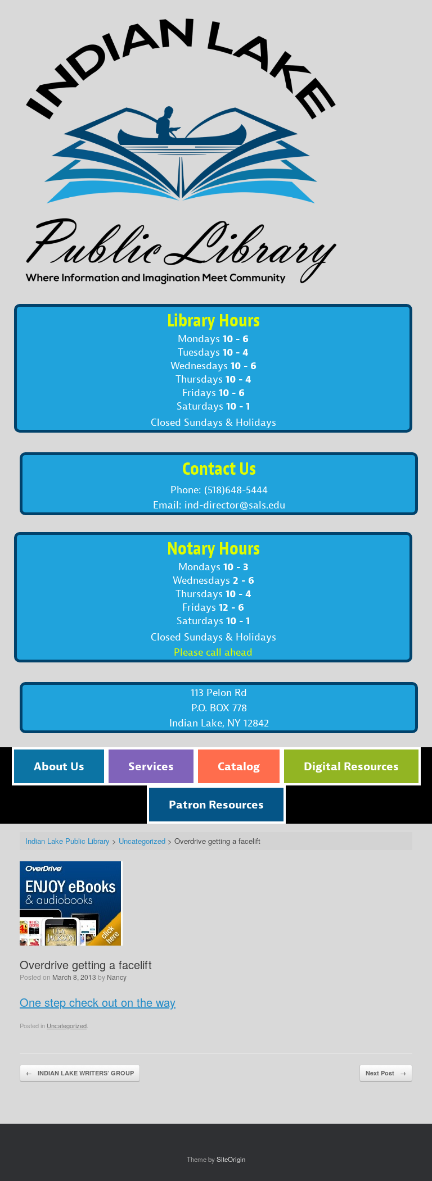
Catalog (239, 766)
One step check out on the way (98, 1002)
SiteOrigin (231, 1159)
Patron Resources (216, 804)
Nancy (117, 977)
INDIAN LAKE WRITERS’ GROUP (80, 1073)
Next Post (386, 1073)
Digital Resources (351, 766)
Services (151, 766)
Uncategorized (67, 1025)
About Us (59, 766)
